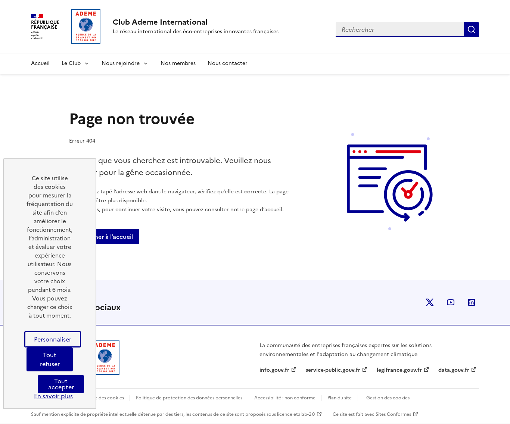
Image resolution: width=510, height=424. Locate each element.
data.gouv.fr (453, 370)
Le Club (71, 63)
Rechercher (471, 29)
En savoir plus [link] (53, 396)
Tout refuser (50, 359)
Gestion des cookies (388, 398)
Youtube (450, 302)
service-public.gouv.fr (333, 370)
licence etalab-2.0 (296, 414)
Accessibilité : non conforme (285, 398)
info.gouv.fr (274, 370)
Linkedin (471, 302)
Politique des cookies (101, 398)
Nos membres (178, 63)
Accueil (40, 63)
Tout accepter (61, 384)
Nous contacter (228, 63)
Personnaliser (52, 339)
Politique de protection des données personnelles (189, 398)
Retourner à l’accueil (104, 236)
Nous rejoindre (121, 63)
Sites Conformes (393, 414)
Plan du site (339, 398)
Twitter (429, 302)
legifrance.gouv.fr (399, 370)
